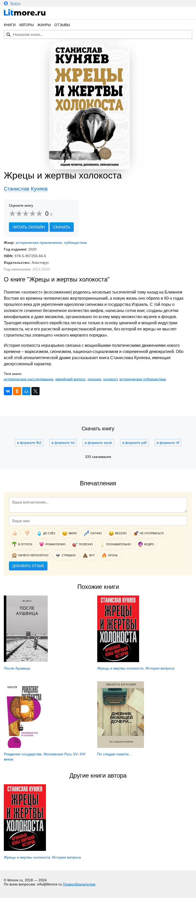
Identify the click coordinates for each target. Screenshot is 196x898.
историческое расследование (28, 379)
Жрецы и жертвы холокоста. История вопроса (135, 668)
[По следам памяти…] (120, 747)
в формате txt (63, 443)
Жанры (44, 25)
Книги (10, 25)
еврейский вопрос (70, 379)
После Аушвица (17, 668)
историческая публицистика (142, 379)
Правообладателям (79, 884)
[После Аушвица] (26, 661)
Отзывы (62, 25)
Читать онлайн (29, 227)
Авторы (26, 25)
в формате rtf (168, 443)
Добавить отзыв (28, 566)
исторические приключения (39, 243)
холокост (110, 379)
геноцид (94, 379)
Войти (15, 3)
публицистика (75, 243)
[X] (35, 391)
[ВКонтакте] (8, 391)
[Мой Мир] (26, 391)
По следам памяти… (114, 754)
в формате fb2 (29, 443)
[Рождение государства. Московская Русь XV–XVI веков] (25, 747)
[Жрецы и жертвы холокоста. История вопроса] (118, 661)
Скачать (61, 227)
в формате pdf (134, 443)
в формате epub (98, 443)
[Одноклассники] (17, 391)
